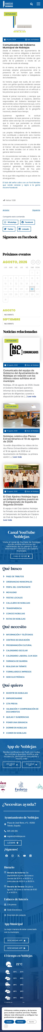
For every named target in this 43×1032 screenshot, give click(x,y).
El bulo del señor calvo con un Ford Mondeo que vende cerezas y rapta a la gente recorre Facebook (21, 185)
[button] (31, 4)
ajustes (20, 1017)
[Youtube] (24, 855)
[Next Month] (38, 262)
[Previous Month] (33, 262)
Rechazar (20, 1022)
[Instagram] (12, 855)
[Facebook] (6, 855)
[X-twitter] (18, 855)
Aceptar (9, 1022)
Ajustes (31, 1022)
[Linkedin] (30, 855)
